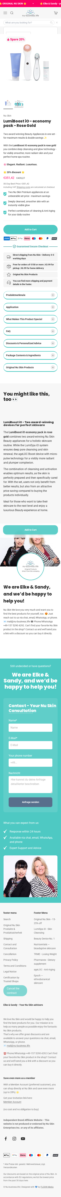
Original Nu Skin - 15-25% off (45, 921)
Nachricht (14, 773)
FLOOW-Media (47, 1187)
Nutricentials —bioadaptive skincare (45, 946)
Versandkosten (10, 1167)
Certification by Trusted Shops (11, 979)
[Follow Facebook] (5, 1138)
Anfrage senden (30, 802)
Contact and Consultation (10, 946)
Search (7, 919)
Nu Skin (7, 115)
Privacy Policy (10, 960)
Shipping (8, 938)
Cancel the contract (13, 991)
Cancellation (9, 954)
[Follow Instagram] (14, 1138)
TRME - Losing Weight (45, 954)
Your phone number (20, 755)
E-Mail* (13, 738)
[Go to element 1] (8, 104)
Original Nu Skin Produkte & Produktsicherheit (12, 929)
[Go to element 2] (19, 104)
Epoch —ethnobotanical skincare (42, 979)
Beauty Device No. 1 (44, 938)
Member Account (12, 1102)
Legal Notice (9, 971)
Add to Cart (31, 529)
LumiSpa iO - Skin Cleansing (43, 931)
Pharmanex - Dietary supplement (44, 962)
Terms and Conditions (14, 965)
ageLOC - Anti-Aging (44, 969)
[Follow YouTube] (23, 1138)
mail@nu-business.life (18, 1045)
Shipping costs (23, 187)
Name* (13, 720)
